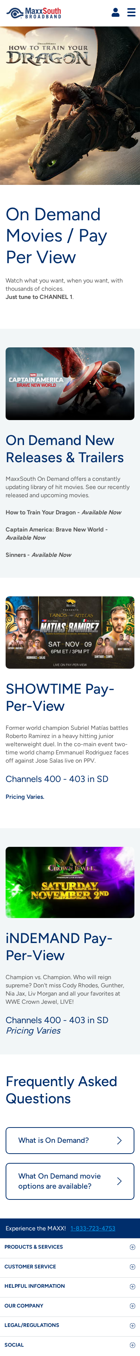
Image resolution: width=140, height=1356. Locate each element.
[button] (115, 12)
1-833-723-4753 (93, 1228)
